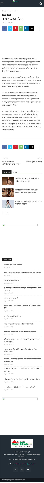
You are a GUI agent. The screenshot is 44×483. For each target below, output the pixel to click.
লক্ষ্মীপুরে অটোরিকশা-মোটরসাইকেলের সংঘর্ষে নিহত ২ (11, 162)
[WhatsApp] (21, 28)
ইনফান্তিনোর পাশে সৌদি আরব (12, 280)
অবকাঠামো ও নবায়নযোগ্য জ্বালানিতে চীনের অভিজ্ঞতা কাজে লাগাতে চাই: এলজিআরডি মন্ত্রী (22, 360)
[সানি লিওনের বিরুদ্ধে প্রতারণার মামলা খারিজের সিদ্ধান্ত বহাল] (8, 181)
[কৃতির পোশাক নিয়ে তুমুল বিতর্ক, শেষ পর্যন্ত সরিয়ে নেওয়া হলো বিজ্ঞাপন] (8, 192)
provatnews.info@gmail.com (25, 464)
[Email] (31, 28)
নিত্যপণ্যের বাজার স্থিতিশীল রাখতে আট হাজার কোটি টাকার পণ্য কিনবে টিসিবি (22, 307)
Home (4, 11)
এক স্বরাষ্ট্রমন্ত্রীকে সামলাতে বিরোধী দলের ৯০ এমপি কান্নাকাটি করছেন (22, 272)
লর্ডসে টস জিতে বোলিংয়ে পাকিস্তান (13, 316)
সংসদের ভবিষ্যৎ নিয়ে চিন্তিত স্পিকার (13, 265)
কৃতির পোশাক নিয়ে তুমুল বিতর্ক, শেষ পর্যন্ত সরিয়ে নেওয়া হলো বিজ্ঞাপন (22, 379)
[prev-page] (3, 212)
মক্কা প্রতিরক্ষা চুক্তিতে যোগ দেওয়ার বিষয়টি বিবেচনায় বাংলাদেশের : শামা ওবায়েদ (21, 370)
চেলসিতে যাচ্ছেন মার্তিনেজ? (11, 298)
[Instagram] (22, 469)
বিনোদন (10, 11)
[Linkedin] (26, 28)
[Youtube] (28, 469)
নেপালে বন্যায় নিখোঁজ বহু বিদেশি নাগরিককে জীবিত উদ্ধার (18, 324)
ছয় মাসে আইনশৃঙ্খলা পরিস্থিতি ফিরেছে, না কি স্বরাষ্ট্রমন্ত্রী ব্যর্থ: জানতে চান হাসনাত (22, 289)
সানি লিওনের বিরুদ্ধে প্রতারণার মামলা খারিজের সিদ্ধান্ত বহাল (20, 332)
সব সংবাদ (15, 172)
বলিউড (15, 11)
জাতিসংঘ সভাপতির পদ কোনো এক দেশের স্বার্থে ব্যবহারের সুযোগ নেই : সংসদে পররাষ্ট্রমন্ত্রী (22, 340)
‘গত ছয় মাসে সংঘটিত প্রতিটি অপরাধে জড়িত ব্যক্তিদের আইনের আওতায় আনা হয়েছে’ (20, 350)
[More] (37, 28)
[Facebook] (4, 28)
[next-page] (7, 212)
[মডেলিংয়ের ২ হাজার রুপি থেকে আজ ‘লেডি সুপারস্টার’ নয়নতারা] (8, 204)
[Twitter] (10, 28)
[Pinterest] (15, 28)
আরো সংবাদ (7, 172)
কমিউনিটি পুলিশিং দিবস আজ (34, 161)
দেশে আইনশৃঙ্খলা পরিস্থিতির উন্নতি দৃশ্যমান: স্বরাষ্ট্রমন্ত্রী (19, 387)
